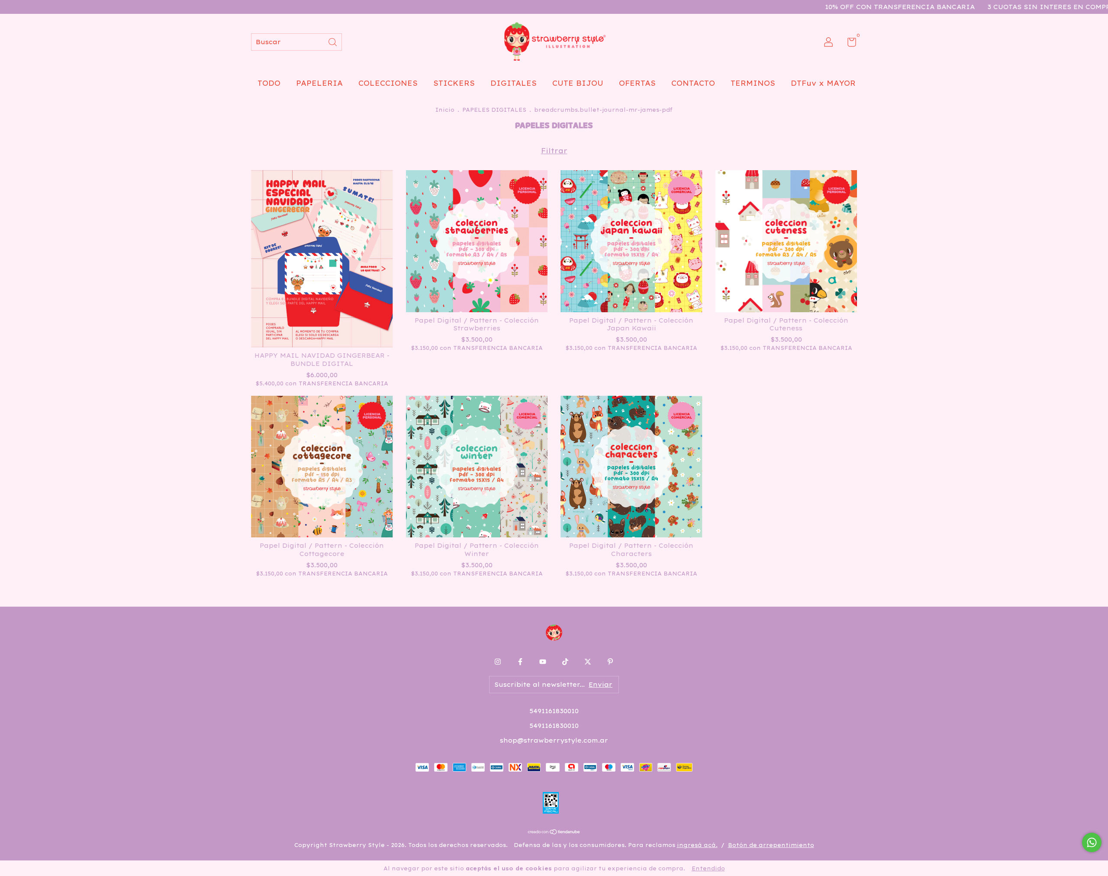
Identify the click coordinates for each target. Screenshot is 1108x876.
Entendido (708, 868)
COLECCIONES (388, 83)
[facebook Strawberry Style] (520, 661)
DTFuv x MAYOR (823, 83)
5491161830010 (554, 711)
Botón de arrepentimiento (771, 845)
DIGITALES (513, 83)
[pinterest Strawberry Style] (610, 661)
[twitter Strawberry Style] (587, 661)
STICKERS (454, 83)
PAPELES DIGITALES (494, 110)
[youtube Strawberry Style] (542, 661)
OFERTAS (637, 83)
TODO (269, 83)
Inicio (444, 110)
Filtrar (554, 150)
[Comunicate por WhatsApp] (1092, 842)
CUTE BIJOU (577, 83)
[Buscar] (333, 41)
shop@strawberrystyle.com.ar (554, 740)
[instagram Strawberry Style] (497, 661)
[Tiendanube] (554, 832)
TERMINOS (753, 83)
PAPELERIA (319, 83)
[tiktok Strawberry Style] (565, 661)
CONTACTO (693, 83)
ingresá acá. (697, 845)
